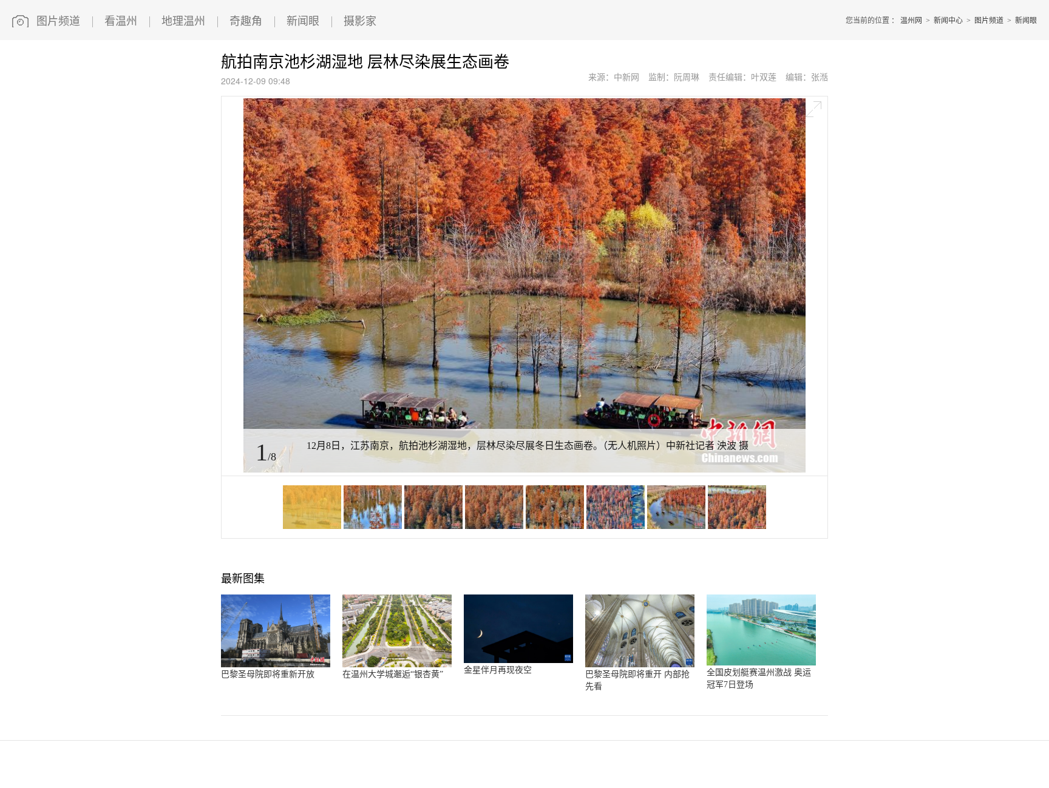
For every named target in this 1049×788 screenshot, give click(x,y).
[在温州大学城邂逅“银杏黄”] (397, 665)
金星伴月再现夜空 (498, 670)
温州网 (911, 20)
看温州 (120, 21)
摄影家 (360, 21)
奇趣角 (245, 21)
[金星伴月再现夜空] (518, 660)
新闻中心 (948, 20)
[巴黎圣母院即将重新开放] (275, 665)
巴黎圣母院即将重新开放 (267, 674)
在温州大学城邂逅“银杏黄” (392, 674)
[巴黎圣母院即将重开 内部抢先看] (639, 665)
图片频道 (58, 21)
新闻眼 (303, 21)
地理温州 (183, 21)
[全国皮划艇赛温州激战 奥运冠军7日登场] (761, 663)
